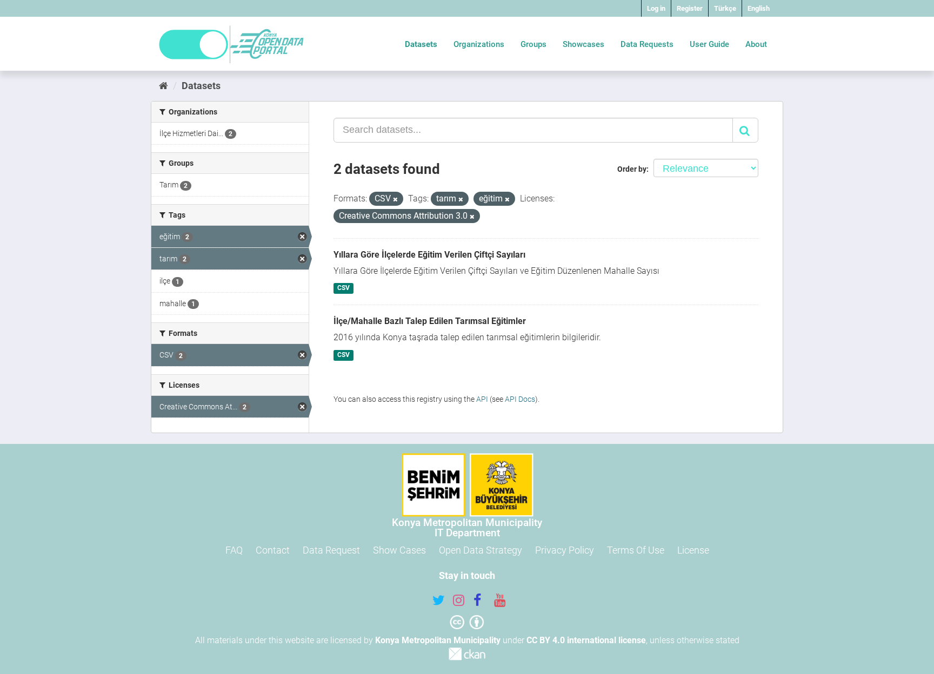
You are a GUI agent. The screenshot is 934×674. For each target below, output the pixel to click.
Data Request (331, 550)
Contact (273, 550)
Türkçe (725, 8)
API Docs (520, 399)
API (482, 399)
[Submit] (745, 130)
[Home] (163, 85)
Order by (631, 169)
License (693, 550)
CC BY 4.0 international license (586, 640)
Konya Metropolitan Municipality (438, 640)
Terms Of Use (635, 550)
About (756, 44)
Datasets (421, 44)
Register (690, 8)
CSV (343, 288)
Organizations (478, 44)
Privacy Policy (564, 550)
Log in (656, 8)
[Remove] (395, 199)
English (759, 8)
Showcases (583, 44)
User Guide (709, 44)
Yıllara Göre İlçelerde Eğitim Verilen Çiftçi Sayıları (429, 255)
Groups (533, 44)
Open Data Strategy (480, 550)
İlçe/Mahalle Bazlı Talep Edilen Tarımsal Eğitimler (429, 321)
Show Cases (399, 550)
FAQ (234, 550)
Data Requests (647, 44)
